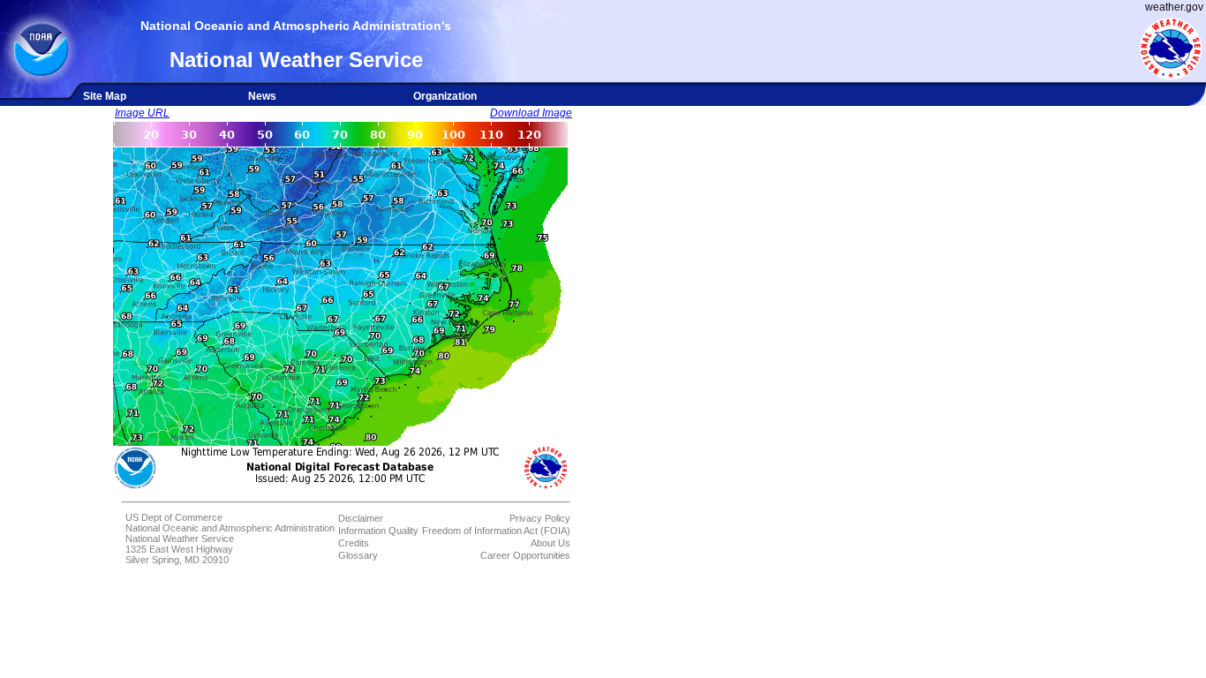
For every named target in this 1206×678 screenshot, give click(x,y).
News (262, 96)
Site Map (104, 96)
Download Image (531, 113)
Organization (445, 96)
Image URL (142, 113)
